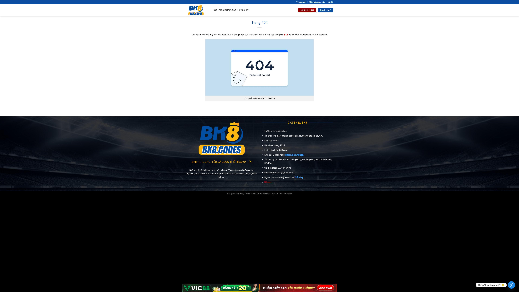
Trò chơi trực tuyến (228, 10)
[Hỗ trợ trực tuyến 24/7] (511, 285)
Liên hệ (330, 2)
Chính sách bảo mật (317, 2)
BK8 (215, 10)
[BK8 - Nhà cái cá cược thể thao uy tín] (198, 10)
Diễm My (299, 177)
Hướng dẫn (244, 10)
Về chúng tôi (301, 2)
